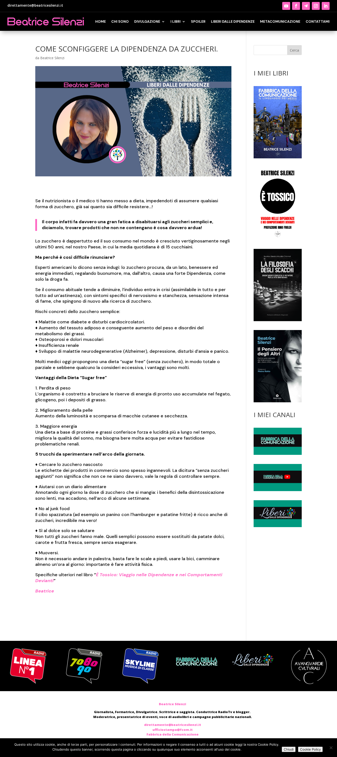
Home (100, 21)
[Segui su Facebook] (296, 6)
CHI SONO (120, 21)
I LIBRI (175, 21)
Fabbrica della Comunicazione (173, 734)
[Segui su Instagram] (316, 6)
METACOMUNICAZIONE (280, 21)
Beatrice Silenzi (52, 57)
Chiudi (289, 749)
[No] (330, 747)
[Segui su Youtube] (286, 6)
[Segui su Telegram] (306, 6)
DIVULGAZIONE (147, 21)
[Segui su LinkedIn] (326, 6)
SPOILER (198, 21)
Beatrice (44, 591)
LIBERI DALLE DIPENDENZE (233, 21)
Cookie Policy (310, 749)
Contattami (318, 21)
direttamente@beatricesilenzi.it (35, 5)
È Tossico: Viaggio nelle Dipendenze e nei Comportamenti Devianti (128, 578)
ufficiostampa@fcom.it (172, 729)
